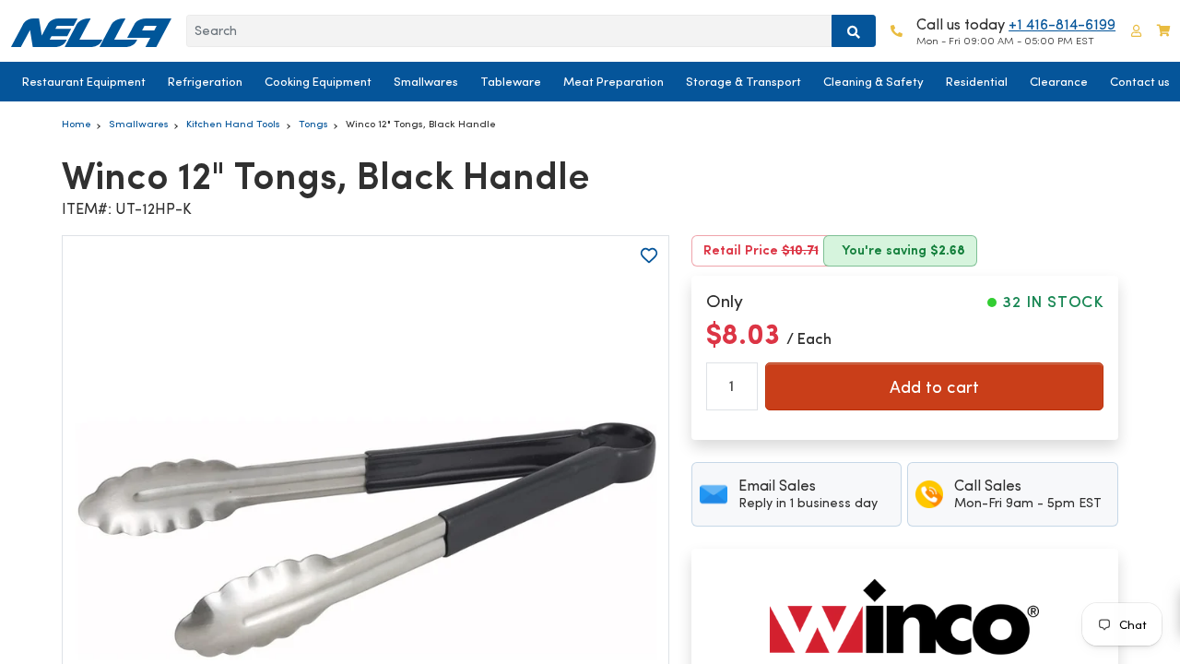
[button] (1136, 31)
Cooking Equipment (318, 82)
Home (76, 123)
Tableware (510, 82)
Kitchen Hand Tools (233, 123)
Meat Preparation (613, 82)
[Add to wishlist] (649, 255)
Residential (977, 82)
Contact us (1140, 82)
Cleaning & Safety (873, 82)
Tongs (313, 123)
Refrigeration (205, 82)
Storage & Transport (743, 82)
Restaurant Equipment (84, 82)
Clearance (1059, 82)
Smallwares (426, 82)
